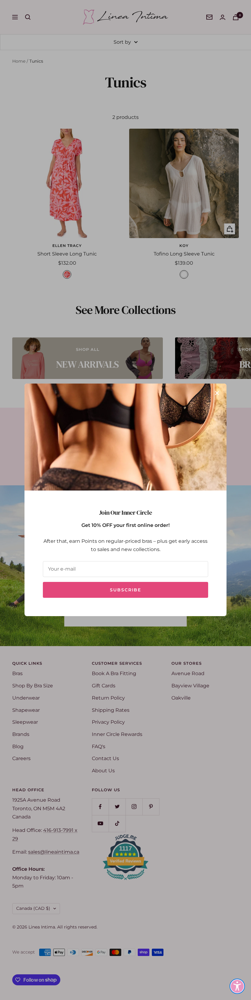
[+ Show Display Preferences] (237, 986)
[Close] (217, 393)
